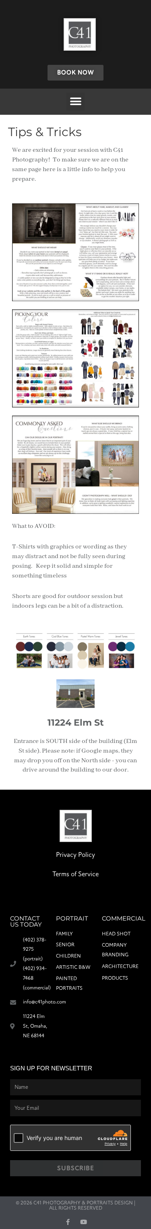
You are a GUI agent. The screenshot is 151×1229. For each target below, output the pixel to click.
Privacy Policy (75, 854)
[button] (75, 102)
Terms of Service (75, 874)
